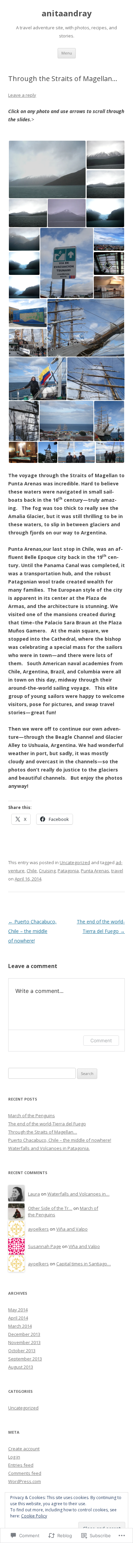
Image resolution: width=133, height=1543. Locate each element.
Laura (34, 1194)
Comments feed (24, 1473)
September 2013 (25, 1359)
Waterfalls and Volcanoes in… (78, 1194)
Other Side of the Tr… (50, 1208)
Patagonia (68, 871)
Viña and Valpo (72, 1229)
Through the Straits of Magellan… (42, 1132)
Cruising (47, 871)
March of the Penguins (31, 1115)
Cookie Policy (34, 1516)
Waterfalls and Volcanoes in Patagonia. (49, 1148)
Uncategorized (75, 862)
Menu (66, 53)
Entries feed (20, 1465)
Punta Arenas (95, 871)
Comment (101, 1040)
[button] (47, 169)
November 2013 (24, 1342)
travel (117, 871)
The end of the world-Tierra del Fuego (47, 1124)
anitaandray (67, 13)
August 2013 (20, 1367)
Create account (24, 1449)
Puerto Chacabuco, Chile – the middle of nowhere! (32, 931)
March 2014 (20, 1326)
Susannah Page (44, 1246)
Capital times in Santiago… (83, 1264)
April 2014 (18, 1318)
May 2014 (18, 1310)
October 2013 (21, 1350)
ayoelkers (38, 1229)
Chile (32, 871)
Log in (14, 1457)
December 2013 (24, 1334)
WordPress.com (24, 1481)
